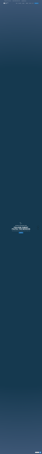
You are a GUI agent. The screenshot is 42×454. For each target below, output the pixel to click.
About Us (21, 232)
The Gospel (19, 3)
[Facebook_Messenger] (40, 452)
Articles (30, 3)
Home (16, 3)
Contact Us (36, 3)
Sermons (27, 3)
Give (32, 3)
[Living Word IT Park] (6, 3)
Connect (23, 3)
